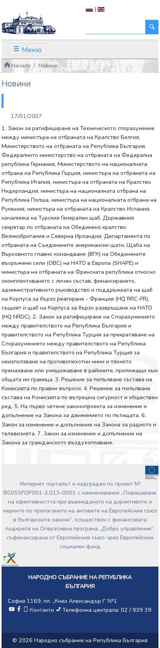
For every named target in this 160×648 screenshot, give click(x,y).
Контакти (42, 610)
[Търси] (151, 27)
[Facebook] (18, 610)
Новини (48, 65)
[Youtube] (11, 610)
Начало (20, 65)
